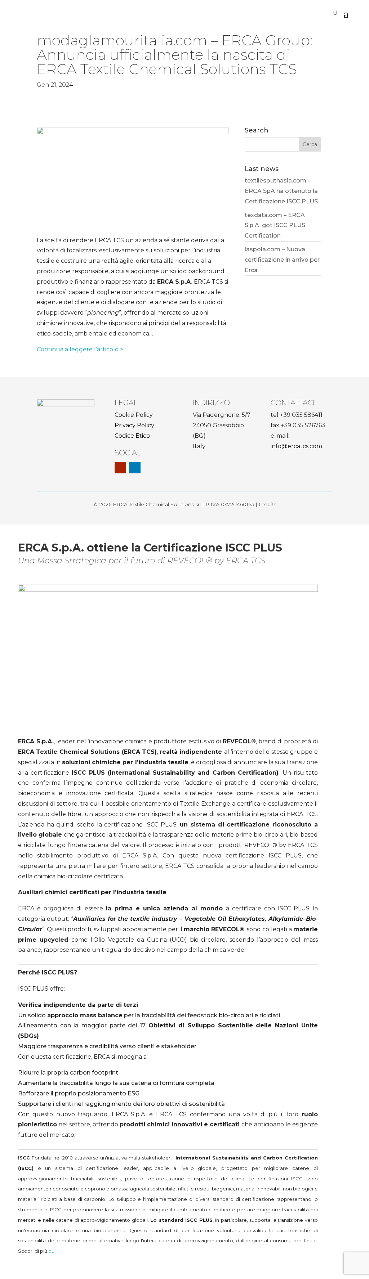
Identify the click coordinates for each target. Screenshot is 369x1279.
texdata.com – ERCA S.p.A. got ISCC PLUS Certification (275, 225)
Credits (267, 504)
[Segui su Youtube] (120, 467)
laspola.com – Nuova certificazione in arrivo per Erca (282, 260)
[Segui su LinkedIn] (135, 467)
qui (51, 1251)
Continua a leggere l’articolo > (80, 349)
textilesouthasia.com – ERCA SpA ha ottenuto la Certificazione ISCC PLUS (281, 191)
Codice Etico (132, 435)
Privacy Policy (134, 425)
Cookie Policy (134, 414)
